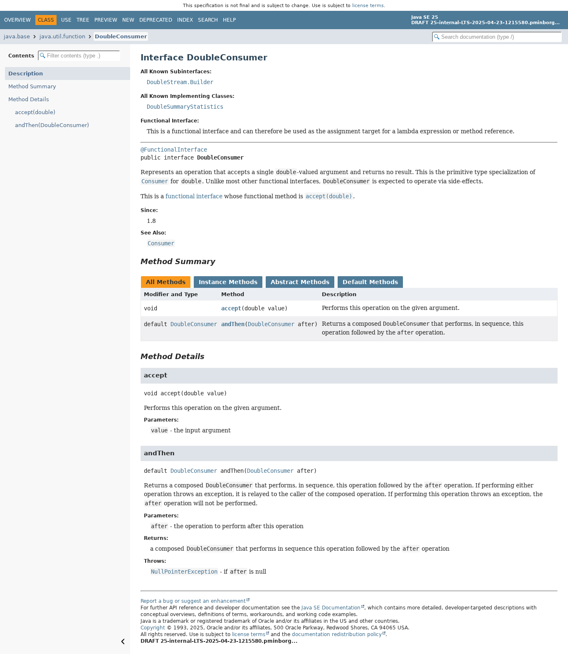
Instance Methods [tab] (228, 282)
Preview (105, 20)
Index (185, 20)
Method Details (28, 99)
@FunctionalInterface (174, 149)
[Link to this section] (221, 261)
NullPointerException (184, 571)
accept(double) (35, 112)
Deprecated (155, 20)
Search (208, 20)
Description (25, 73)
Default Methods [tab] (370, 282)
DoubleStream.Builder (180, 82)
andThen (232, 324)
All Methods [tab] (165, 282)
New (128, 20)
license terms (368, 5)
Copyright (153, 628)
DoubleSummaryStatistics (185, 106)
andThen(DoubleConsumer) (52, 125)
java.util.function (62, 36)
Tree (83, 20)
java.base (17, 36)
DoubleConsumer (121, 36)
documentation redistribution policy (337, 634)
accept (231, 308)
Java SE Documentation (331, 608)
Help (229, 20)
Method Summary (32, 86)
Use (66, 20)
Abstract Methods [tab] (300, 282)
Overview (17, 20)
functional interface (193, 196)
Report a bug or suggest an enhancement (193, 601)
